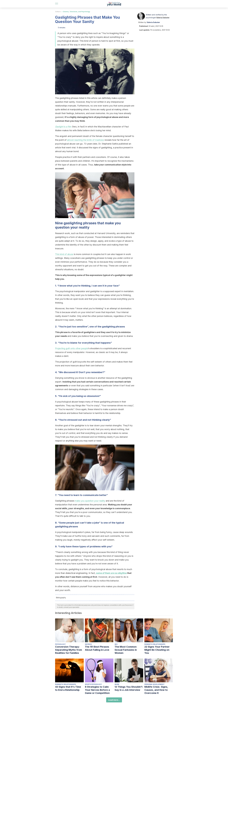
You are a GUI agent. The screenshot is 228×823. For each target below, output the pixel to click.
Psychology (60, 644)
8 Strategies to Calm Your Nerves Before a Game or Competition (97, 689)
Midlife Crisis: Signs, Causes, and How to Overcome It (156, 689)
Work (117, 684)
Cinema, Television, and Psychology (76, 11)
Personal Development (154, 684)
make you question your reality (90, 501)
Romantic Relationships (154, 644)
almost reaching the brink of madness (85, 140)
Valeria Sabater (162, 18)
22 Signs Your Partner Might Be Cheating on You (157, 649)
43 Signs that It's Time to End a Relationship (68, 688)
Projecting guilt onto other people (71, 348)
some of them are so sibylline (111, 573)
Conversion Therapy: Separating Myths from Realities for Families (68, 649)
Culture (58, 11)
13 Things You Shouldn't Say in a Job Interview (128, 688)
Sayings (88, 644)
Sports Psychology (93, 684)
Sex (116, 644)
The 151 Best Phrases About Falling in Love (97, 648)
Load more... (114, 700)
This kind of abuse (64, 254)
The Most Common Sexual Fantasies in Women (126, 649)
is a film (63, 126)
